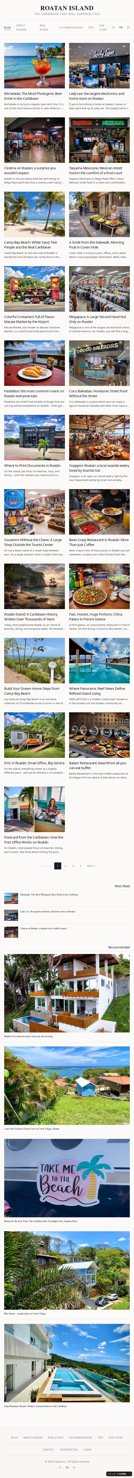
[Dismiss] (130, 1474)
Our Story (116, 1437)
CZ (113, 27)
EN (121, 27)
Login (87, 1449)
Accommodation (71, 27)
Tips (90, 27)
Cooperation (69, 1449)
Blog (7, 27)
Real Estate (56, 1437)
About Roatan (33, 1437)
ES (128, 27)
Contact (48, 1449)
